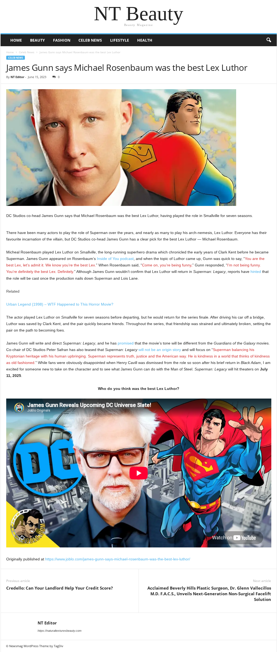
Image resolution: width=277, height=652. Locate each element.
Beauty (37, 40)
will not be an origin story (159, 349)
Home (16, 40)
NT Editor (17, 77)
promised (126, 343)
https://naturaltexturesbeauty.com (59, 630)
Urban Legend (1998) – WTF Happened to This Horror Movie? (59, 304)
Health (144, 40)
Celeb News (90, 40)
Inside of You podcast (115, 258)
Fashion (61, 40)
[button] (269, 40)
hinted (255, 271)
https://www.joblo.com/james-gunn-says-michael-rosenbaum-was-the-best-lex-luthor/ (117, 559)
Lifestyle (119, 40)
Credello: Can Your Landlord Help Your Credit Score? (59, 588)
